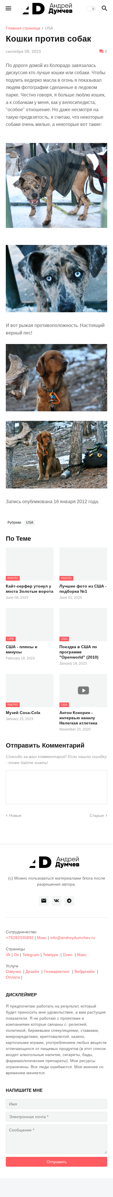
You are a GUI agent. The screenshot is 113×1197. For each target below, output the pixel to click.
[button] (8, 9)
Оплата (13, 977)
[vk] (56, 901)
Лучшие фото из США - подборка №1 (83, 589)
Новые (15, 815)
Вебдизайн (84, 971)
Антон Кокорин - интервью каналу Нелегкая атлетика (78, 717)
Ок (16, 954)
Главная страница (23, 28)
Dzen (67, 954)
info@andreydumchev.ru (72, 937)
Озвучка (13, 971)
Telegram (30, 954)
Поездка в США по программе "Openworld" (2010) (79, 651)
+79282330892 (20, 937)
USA (49, 28)
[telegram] (69, 901)
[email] (44, 901)
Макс (42, 937)
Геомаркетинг (57, 971)
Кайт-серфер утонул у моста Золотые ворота (29, 589)
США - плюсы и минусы (21, 649)
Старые (97, 815)
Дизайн (32, 971)
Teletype (50, 954)
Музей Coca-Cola (23, 712)
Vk (8, 954)
